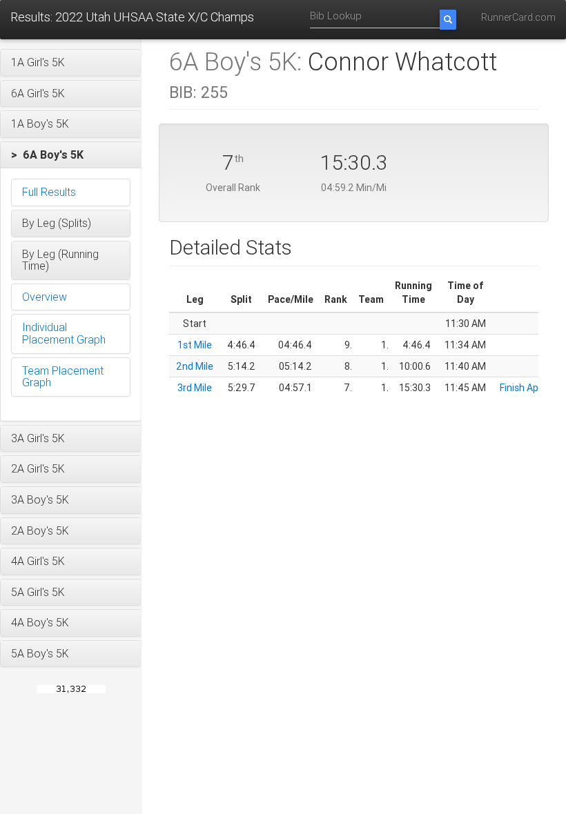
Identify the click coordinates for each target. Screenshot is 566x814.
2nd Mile (194, 366)
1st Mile (194, 345)
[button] (71, 63)
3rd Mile (194, 387)
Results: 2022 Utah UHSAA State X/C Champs (132, 17)
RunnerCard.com (518, 17)
